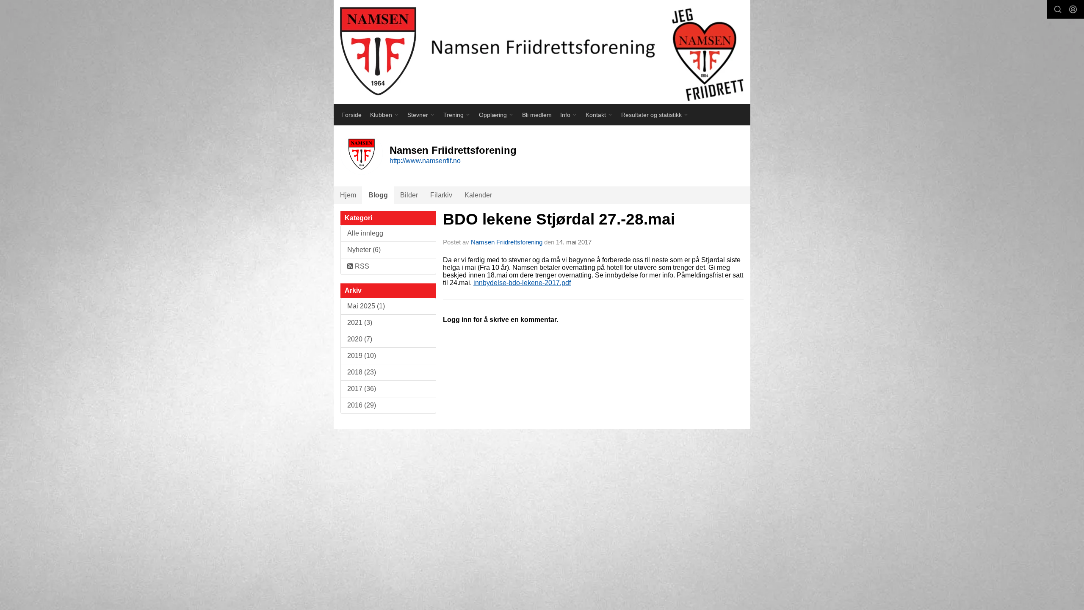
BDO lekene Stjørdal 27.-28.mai (559, 219)
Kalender (478, 195)
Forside (351, 114)
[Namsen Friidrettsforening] (542, 52)
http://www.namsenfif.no (425, 160)
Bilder (409, 195)
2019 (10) (361, 355)
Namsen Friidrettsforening (506, 242)
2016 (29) (361, 405)
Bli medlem (537, 114)
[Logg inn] (1073, 9)
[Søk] (1057, 9)
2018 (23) (361, 372)
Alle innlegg (365, 233)
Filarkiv (441, 195)
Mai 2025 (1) (366, 306)
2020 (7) (359, 339)
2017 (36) (361, 388)
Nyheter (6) (364, 249)
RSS (361, 266)
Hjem (348, 195)
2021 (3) (359, 322)
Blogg (378, 195)
